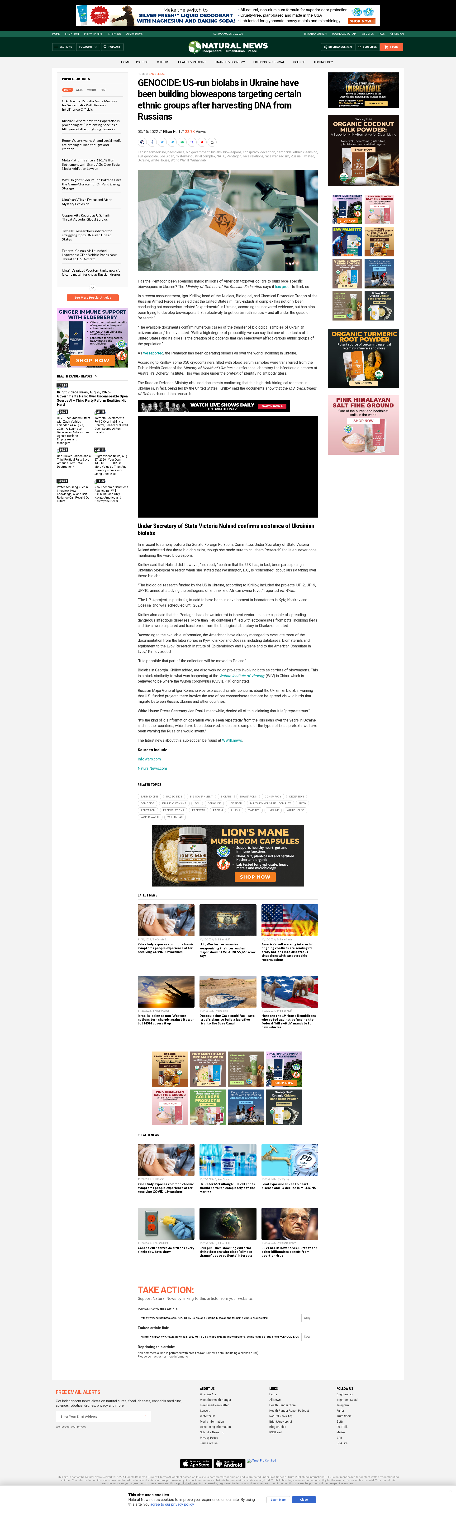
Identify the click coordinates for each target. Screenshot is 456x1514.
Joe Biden (166, 156)
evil (140, 156)
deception (267, 152)
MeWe (341, 1432)
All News (275, 1399)
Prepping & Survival (269, 62)
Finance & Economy (230, 62)
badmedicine (156, 152)
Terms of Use (209, 1443)
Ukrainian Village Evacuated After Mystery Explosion (87, 202)
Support (205, 1410)
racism (284, 156)
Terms (164, 1477)
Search (399, 34)
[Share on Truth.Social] (193, 142)
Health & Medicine (192, 62)
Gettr (340, 1421)
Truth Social (344, 1416)
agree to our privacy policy (172, 1504)
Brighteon (72, 34)
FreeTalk (342, 1427)
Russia (296, 156)
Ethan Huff (171, 131)
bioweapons (232, 152)
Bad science (157, 73)
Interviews (114, 34)
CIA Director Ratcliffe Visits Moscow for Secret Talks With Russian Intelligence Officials (89, 105)
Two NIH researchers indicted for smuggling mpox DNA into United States (87, 235)
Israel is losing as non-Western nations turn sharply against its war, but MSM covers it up (166, 1019)
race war (271, 156)
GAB (339, 1437)
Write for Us (207, 1416)
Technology (323, 62)
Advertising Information (215, 1427)
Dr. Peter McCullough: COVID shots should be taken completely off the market (227, 1187)
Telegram (343, 1405)
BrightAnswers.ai (315, 34)
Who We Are (208, 1394)
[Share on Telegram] (173, 142)
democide (284, 152)
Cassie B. (161, 939)
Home (56, 34)
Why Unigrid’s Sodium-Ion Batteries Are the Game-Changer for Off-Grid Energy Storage (91, 184)
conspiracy (251, 152)
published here (188, 1483)
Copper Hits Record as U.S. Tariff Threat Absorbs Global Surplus (86, 217)
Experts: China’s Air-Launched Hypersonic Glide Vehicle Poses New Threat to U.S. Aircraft (89, 255)
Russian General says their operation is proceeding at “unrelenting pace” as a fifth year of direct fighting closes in (91, 125)
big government (198, 152)
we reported (153, 353)
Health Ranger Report (75, 376)
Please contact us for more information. (164, 1356)
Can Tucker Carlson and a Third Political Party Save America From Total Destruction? (74, 461)
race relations (253, 156)
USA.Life (342, 1443)
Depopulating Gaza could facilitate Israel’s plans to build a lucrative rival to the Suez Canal (227, 1019)
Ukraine (143, 160)
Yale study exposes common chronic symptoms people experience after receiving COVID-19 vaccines (166, 948)
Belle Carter (286, 939)
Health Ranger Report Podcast (289, 1410)
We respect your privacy (71, 1426)
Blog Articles (277, 1427)
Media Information (212, 1421)
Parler (340, 1410)
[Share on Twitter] (163, 142)
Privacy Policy (209, 1437)
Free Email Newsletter (214, 1405)
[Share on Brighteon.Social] (143, 142)
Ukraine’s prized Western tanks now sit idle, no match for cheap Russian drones (91, 272)
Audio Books (134, 34)
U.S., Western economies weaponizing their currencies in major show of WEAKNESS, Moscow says (228, 949)
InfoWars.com (149, 759)
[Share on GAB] (183, 142)
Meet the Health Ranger (215, 1399)
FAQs (382, 34)
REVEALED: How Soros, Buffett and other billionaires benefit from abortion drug (289, 1251)
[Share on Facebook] (153, 142)
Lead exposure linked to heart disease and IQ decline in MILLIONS (288, 1186)
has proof (283, 286)
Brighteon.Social (347, 1399)
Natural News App (280, 1416)
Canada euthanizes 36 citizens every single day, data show (166, 1250)
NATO (221, 156)
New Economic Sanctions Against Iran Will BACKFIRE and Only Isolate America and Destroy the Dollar (111, 494)
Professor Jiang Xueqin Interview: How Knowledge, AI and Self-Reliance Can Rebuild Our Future (73, 494)
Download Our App (344, 34)
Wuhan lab (198, 160)
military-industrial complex (195, 156)
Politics (142, 62)
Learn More (278, 1499)
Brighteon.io (344, 1394)
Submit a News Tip (212, 1432)
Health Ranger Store (282, 1405)
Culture (163, 62)
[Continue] (145, 1416)
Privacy (152, 1477)
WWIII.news (232, 740)
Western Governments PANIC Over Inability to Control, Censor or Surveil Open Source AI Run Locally (111, 425)
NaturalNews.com (152, 768)
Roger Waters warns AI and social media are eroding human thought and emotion (91, 144)
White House (160, 160)
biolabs (216, 152)
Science (299, 62)
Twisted (308, 156)
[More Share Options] (213, 142)
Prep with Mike (93, 34)
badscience (176, 152)
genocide (151, 156)
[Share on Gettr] (203, 142)
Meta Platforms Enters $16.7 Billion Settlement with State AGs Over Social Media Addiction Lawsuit (91, 164)
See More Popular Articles (92, 297)
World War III (180, 160)
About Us (368, 34)
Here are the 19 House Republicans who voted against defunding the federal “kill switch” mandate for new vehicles (288, 1021)
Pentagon (234, 156)
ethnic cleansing (305, 152)
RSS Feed (275, 1432)
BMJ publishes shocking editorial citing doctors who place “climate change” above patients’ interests (226, 1251)
